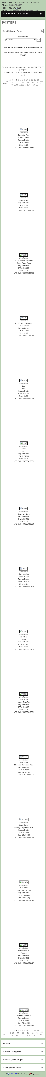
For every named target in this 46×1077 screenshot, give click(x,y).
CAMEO (13, 1074)
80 (12, 85)
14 (38, 80)
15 (10, 82)
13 (35, 80)
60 (32, 82)
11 (29, 80)
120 (34, 85)
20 (13, 82)
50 (35, 67)
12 (32, 80)
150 (42, 67)
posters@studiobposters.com (23, 10)
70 (37, 82)
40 (23, 82)
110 (28, 85)
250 (21, 70)
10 (27, 80)
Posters (9, 23)
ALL (25, 70)
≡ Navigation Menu (22, 14)
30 (18, 82)
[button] (42, 31)
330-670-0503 (15, 5)
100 (38, 67)
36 (32, 67)
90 (17, 85)
